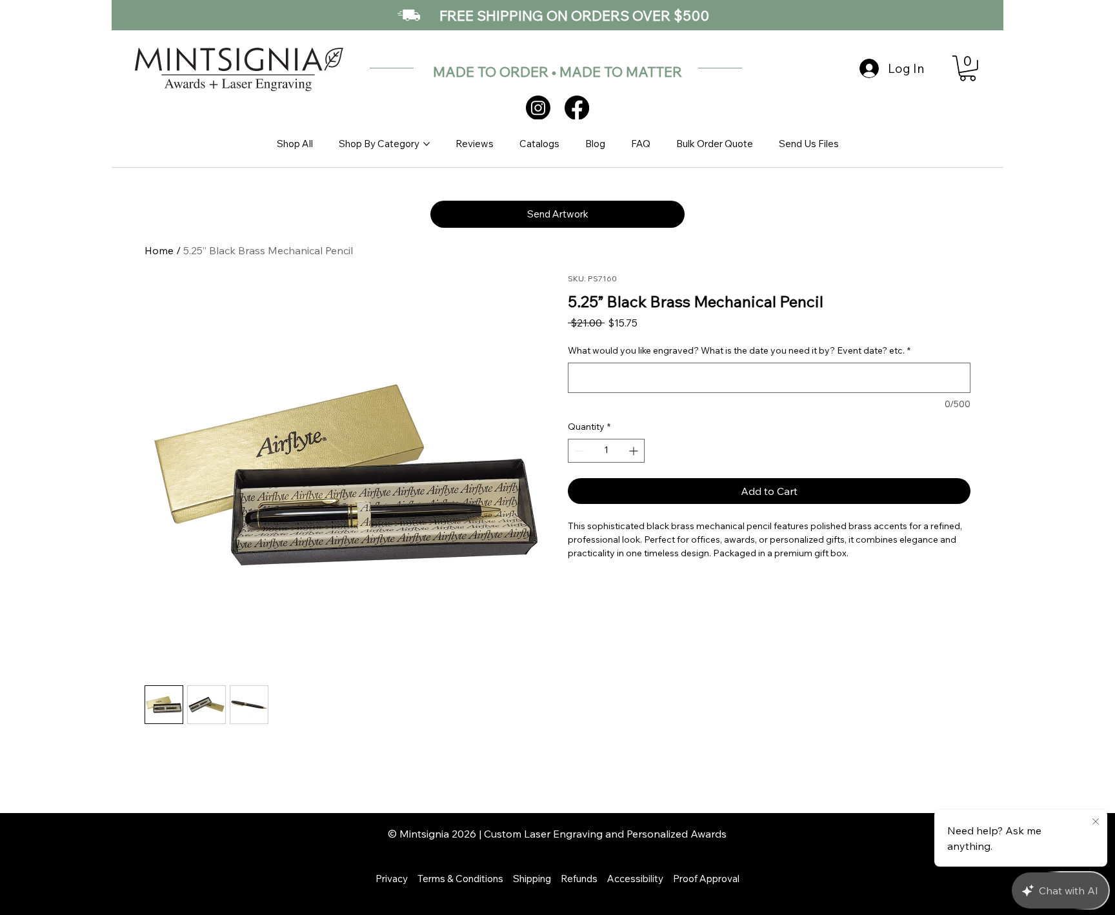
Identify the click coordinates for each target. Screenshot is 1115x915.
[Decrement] (578, 450)
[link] (967, 68)
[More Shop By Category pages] (426, 144)
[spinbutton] (606, 450)
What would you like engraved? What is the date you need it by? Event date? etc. (739, 350)
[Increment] (635, 450)
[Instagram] (538, 108)
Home (159, 250)
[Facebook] (577, 108)
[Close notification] (1095, 822)
